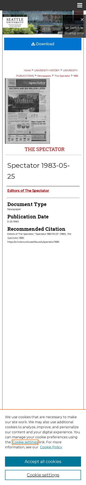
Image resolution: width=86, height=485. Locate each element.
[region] (43, 447)
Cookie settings (25, 442)
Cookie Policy (51, 447)
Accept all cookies (43, 461)
